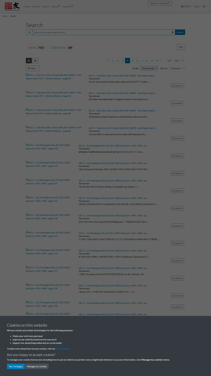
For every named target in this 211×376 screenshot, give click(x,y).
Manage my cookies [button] (37, 366)
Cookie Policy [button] (62, 348)
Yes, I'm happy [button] (16, 366)
